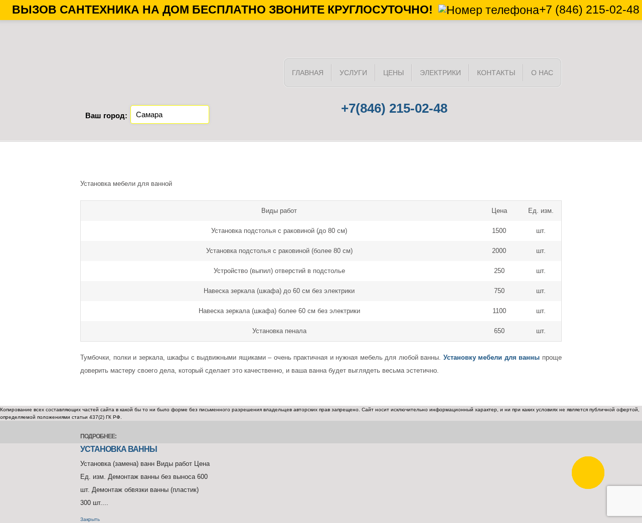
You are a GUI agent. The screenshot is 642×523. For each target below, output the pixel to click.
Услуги (353, 73)
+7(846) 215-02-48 (394, 108)
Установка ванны (118, 449)
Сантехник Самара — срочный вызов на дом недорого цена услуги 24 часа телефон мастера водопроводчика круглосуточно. (175, 79)
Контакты (496, 73)
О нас (542, 73)
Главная (308, 73)
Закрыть (90, 519)
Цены (393, 73)
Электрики (440, 73)
